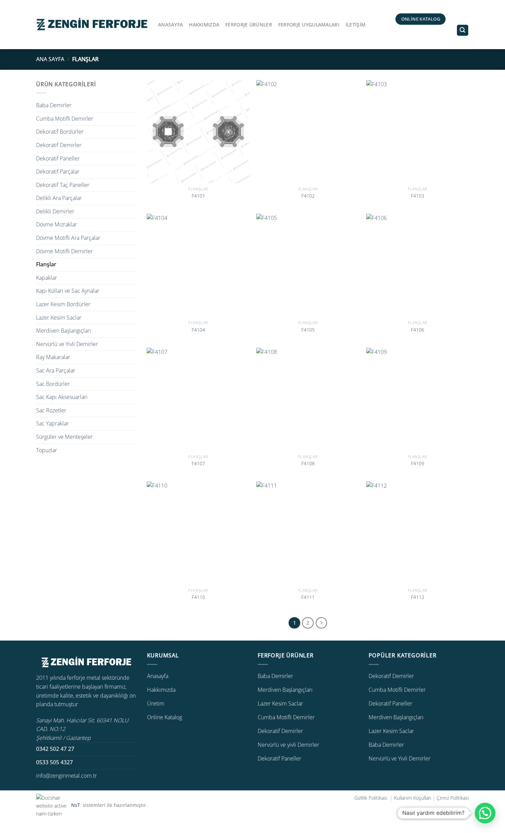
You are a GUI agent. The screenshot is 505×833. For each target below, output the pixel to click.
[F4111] (307, 533)
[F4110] (198, 533)
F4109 (417, 463)
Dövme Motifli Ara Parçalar (68, 238)
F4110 (198, 597)
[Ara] (463, 30)
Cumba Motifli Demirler (64, 118)
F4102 (308, 196)
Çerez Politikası (453, 798)
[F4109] (417, 399)
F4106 (417, 330)
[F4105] (307, 265)
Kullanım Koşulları (412, 798)
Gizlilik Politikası (371, 798)
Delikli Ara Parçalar (59, 198)
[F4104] (198, 265)
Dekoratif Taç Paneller (62, 185)
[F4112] (417, 533)
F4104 (198, 330)
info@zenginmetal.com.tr (66, 775)
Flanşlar (46, 264)
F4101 (198, 196)
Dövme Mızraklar (56, 224)
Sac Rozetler (51, 410)
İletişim (356, 24)
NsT (76, 805)
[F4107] (198, 399)
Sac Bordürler (53, 384)
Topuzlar (46, 450)
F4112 (417, 597)
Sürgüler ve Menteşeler (64, 437)
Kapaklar (46, 277)
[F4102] (307, 131)
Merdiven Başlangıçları (63, 330)
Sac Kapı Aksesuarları (62, 397)
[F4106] (417, 265)
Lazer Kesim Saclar (58, 317)
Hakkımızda (204, 24)
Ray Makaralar (53, 357)
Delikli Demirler (55, 211)
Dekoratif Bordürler (59, 131)
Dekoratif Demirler (58, 145)
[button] (485, 813)
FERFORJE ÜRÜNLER (248, 24)
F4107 (198, 463)
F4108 (308, 463)
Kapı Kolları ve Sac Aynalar (67, 291)
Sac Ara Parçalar (55, 370)
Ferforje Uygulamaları (308, 24)
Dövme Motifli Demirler (64, 251)
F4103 (417, 196)
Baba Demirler (53, 105)
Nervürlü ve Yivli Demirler (67, 344)
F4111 (308, 597)
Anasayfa (170, 24)
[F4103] (417, 131)
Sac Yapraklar (52, 423)
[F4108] (307, 399)
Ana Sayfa (50, 59)
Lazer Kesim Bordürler (63, 304)
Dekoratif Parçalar (57, 171)
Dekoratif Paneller (58, 158)
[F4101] (198, 131)
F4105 (308, 330)
